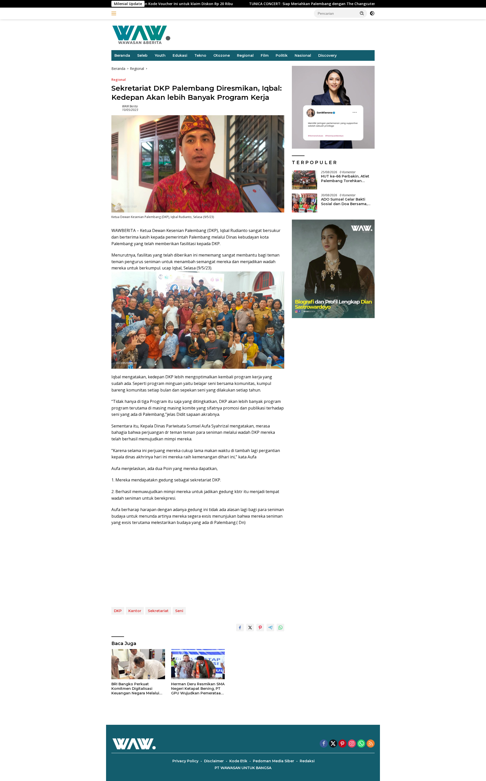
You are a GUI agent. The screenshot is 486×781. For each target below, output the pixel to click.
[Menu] (114, 13)
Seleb (142, 55)
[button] (362, 13)
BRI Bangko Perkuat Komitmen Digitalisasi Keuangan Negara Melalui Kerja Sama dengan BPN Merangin (135, 689)
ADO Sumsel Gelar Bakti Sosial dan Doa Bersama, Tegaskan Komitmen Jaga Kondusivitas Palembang (345, 201)
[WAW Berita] (141, 34)
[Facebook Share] (240, 627)
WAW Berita (130, 106)
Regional (245, 55)
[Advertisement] (197, 566)
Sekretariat (158, 611)
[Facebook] (324, 743)
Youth (160, 55)
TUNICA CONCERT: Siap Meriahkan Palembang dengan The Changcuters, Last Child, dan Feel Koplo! (295, 4)
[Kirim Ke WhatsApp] (280, 627)
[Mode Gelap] (372, 13)
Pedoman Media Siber (273, 761)
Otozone (221, 55)
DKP (118, 611)
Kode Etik (238, 761)
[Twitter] (333, 743)
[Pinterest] (342, 743)
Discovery (327, 55)
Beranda (122, 55)
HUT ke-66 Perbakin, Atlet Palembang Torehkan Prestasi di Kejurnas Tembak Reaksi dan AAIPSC (347, 178)
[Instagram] (352, 743)
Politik (282, 55)
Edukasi (180, 55)
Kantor (134, 611)
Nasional (303, 55)
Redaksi (307, 761)
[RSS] (371, 743)
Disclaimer (214, 761)
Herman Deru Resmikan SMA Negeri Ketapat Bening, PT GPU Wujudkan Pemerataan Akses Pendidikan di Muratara (198, 689)
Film (265, 55)
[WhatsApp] (361, 743)
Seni (179, 611)
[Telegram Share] (270, 627)
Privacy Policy (185, 761)
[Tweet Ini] (250, 627)
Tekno (200, 55)
